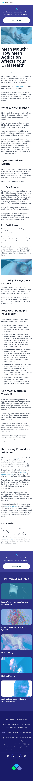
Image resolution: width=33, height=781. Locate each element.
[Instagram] (8, 756)
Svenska (16, 750)
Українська (27, 750)
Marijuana (16, 732)
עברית (27, 741)
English (29, 737)
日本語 (24, 744)
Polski (14, 747)
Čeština (12, 737)
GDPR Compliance (11, 727)
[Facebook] (13, 756)
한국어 (29, 744)
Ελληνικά (22, 741)
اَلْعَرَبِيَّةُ (7, 737)
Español (10, 750)
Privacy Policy (15, 724)
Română (26, 747)
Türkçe (21, 750)
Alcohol (9, 732)
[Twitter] (19, 756)
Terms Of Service (26, 724)
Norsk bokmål (8, 747)
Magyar (4, 744)
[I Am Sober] (7, 2)
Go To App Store (10, 719)
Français (11, 741)
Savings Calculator (25, 732)
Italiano (19, 744)
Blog (9, 724)
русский (5, 750)
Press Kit (20, 727)
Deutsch (16, 741)
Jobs (26, 727)
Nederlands (23, 737)
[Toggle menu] (30, 3)
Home (4, 724)
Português (20, 747)
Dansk (16, 737)
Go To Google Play (22, 719)
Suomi (5, 741)
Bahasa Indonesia (12, 744)
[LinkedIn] (25, 756)
